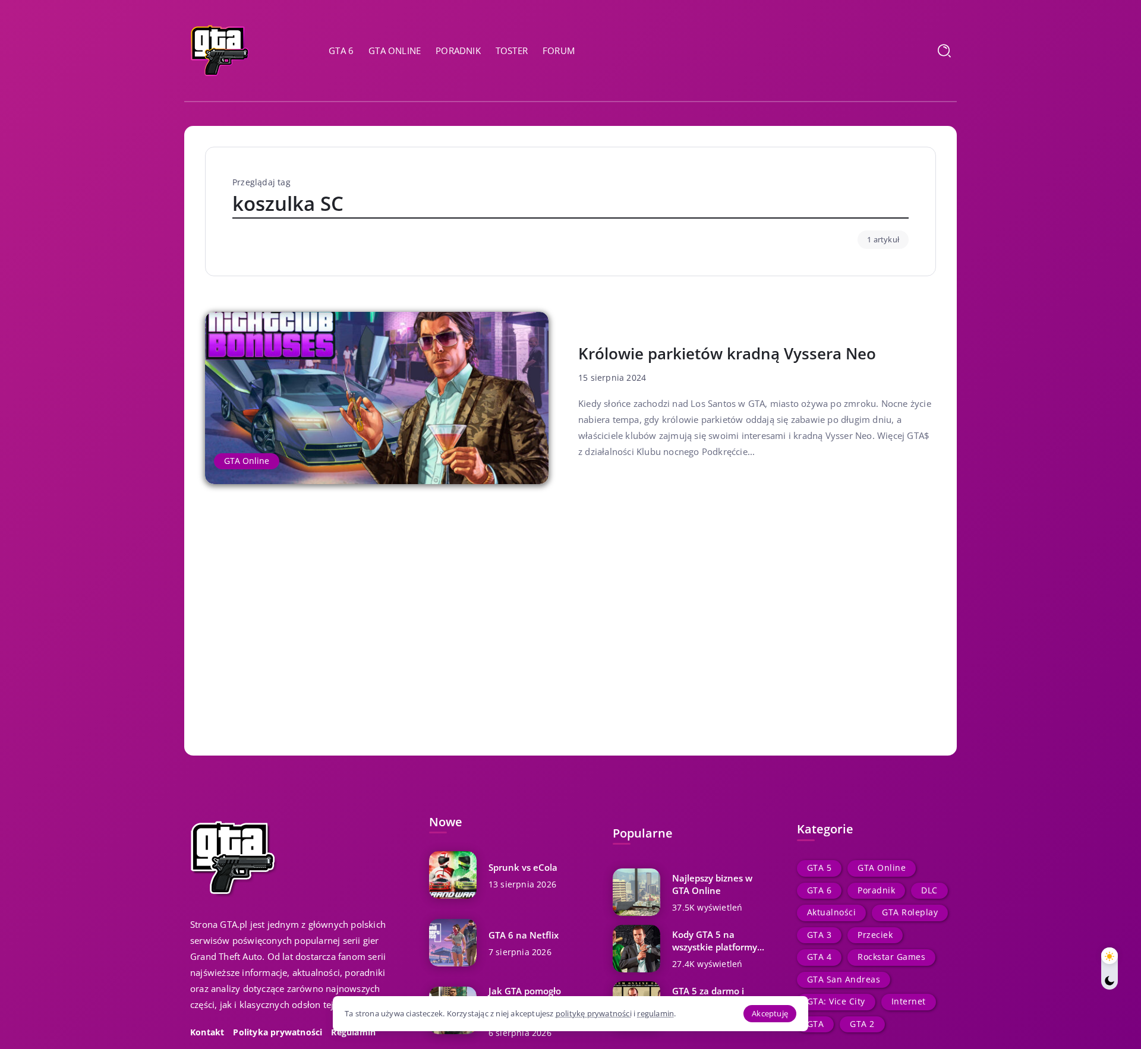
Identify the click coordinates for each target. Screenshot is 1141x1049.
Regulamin (353, 1032)
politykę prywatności (594, 1013)
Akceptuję (770, 1013)
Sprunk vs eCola (522, 867)
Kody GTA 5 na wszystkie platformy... (718, 940)
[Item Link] (377, 398)
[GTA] (220, 49)
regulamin (655, 1013)
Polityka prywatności (277, 1032)
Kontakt (207, 1032)
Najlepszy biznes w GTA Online (712, 884)
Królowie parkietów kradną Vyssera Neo (727, 353)
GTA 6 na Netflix (523, 935)
